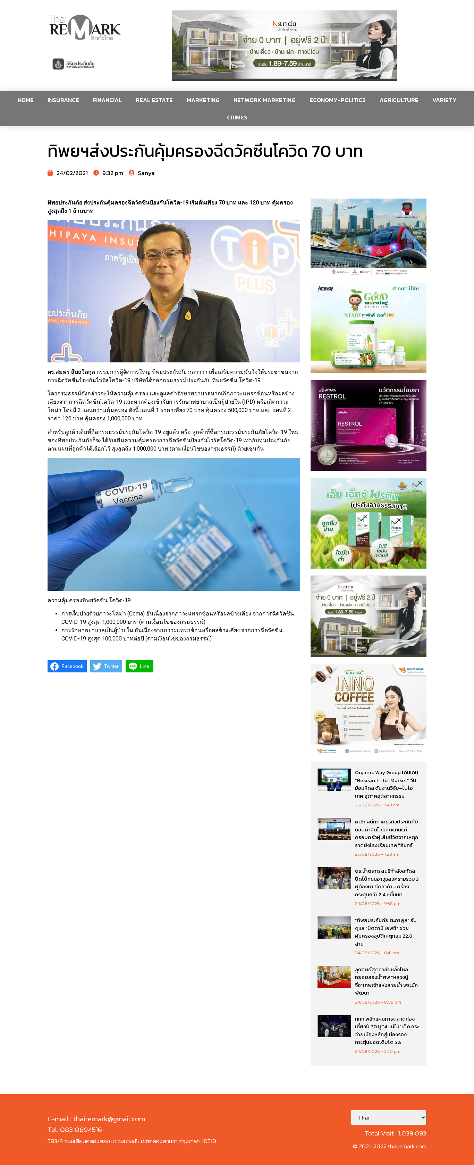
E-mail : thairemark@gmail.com (96, 1118)
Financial (107, 99)
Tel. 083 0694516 (75, 1129)
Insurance (63, 99)
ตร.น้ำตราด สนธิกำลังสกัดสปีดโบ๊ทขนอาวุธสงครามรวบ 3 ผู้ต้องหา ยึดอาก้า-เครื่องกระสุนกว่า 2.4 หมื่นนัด (387, 882)
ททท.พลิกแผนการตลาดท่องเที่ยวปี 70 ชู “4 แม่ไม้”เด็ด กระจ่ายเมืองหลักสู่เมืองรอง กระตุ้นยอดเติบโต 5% (387, 1030)
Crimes (237, 117)
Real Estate (154, 99)
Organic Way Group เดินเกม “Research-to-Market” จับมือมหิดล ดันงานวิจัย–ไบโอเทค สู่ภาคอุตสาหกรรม (386, 784)
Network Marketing (265, 99)
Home (26, 99)
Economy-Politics (338, 99)
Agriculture (399, 99)
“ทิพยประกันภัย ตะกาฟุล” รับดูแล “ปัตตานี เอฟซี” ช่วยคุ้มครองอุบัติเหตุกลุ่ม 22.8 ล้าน (386, 932)
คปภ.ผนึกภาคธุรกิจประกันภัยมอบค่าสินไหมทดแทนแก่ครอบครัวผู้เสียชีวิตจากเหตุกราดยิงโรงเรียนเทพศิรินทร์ (386, 833)
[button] (284, 45)
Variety (444, 99)
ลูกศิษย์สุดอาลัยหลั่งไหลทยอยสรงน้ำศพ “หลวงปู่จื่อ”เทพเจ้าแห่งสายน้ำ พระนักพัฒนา (386, 981)
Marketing (203, 99)
